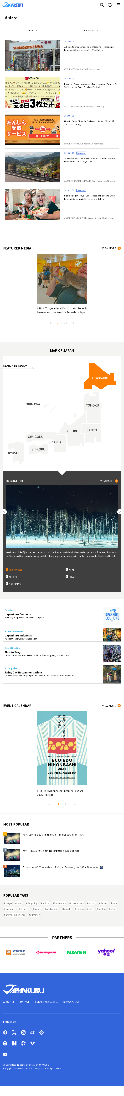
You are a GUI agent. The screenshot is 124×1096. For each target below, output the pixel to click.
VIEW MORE (109, 248)
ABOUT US (9, 1001)
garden (102, 909)
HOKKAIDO (15, 570)
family (90, 106)
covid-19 (89, 143)
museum (10, 909)
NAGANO (87, 181)
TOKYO (75, 69)
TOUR (68, 69)
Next (74, 322)
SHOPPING (70, 218)
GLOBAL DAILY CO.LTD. (46, 1001)
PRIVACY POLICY (70, 1001)
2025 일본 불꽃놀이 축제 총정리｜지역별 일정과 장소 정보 (54, 835)
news (19, 903)
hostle (98, 218)
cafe (82, 69)
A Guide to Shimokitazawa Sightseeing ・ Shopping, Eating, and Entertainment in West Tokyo (89, 48)
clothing (90, 69)
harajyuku (89, 218)
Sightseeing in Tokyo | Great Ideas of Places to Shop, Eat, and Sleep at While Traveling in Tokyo (89, 197)
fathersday (99, 106)
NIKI (71, 570)
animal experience (15, 914)
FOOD (68, 143)
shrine (103, 903)
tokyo (8, 903)
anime (45, 903)
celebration (80, 106)
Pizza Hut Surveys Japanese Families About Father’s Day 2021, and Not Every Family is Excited (91, 85)
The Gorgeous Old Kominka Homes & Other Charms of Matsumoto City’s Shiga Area (90, 160)
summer (35, 914)
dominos (99, 143)
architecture (98, 181)
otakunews (52, 909)
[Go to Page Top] (117, 1089)
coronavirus (77, 143)
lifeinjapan (60, 903)
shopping (32, 903)
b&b (107, 181)
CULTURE (69, 106)
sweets (37, 909)
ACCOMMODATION (73, 181)
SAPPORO (15, 584)
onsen (91, 903)
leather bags (108, 218)
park (114, 903)
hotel (113, 909)
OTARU (73, 577)
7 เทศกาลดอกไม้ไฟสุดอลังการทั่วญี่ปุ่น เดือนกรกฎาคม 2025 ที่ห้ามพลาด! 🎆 (63, 867)
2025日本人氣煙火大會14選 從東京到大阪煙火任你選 (51, 851)
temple (67, 909)
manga (80, 909)
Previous (50, 322)
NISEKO (13, 577)
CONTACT (24, 1001)
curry (98, 69)
